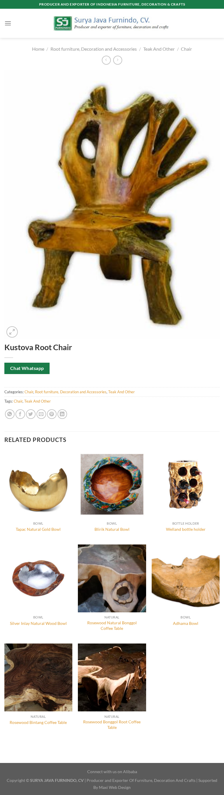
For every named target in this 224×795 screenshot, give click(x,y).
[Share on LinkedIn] (62, 414)
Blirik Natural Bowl (112, 529)
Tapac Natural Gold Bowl (38, 529)
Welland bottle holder (186, 529)
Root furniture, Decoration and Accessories (93, 49)
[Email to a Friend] (41, 414)
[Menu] (7, 23)
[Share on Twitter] (31, 414)
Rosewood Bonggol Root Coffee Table (112, 724)
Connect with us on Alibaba (112, 771)
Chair (186, 49)
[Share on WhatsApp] (10, 414)
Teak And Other (159, 49)
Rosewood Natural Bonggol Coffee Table (112, 625)
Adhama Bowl (185, 623)
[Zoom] (12, 332)
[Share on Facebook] (20, 414)
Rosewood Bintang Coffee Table (38, 722)
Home (38, 49)
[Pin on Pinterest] (52, 414)
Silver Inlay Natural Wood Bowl (38, 623)
